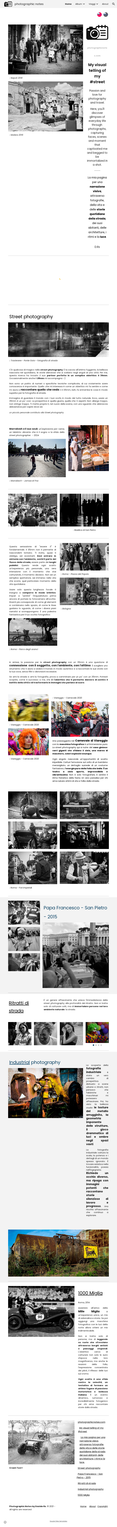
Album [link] (78, 4)
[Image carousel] (97, 1034)
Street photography (89, 1468)
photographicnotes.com (91, 1422)
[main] (45, 77)
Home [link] (68, 4)
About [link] (105, 4)
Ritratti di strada (87, 1483)
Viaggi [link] (92, 4)
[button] (113, 4)
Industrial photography (91, 1489)
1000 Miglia (84, 1495)
